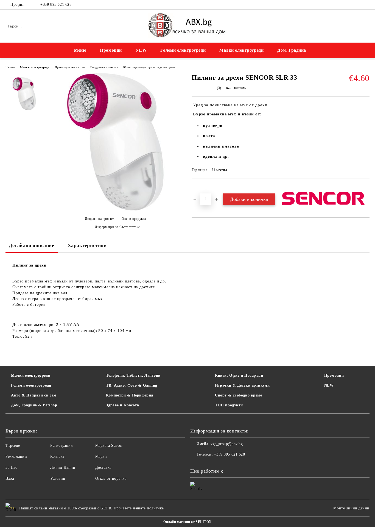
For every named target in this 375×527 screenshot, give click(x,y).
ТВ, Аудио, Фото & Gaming (131, 385)
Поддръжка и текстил (104, 67)
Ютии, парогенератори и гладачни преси (149, 67)
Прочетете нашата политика (139, 508)
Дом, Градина (291, 50)
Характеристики (87, 245)
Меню (80, 50)
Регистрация (61, 445)
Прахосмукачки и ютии (70, 67)
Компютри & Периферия (129, 395)
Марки (101, 456)
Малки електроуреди (241, 50)
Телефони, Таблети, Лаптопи (133, 375)
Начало (10, 67)
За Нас (11, 467)
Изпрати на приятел (100, 219)
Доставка (103, 467)
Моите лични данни (351, 508)
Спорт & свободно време (238, 395)
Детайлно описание (31, 245)
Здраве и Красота (122, 405)
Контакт (57, 456)
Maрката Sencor (109, 445)
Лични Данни (62, 467)
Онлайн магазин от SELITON (187, 522)
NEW (141, 50)
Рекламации (16, 456)
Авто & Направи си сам (34, 395)
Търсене (12, 445)
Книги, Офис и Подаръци (239, 375)
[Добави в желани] (202, 188)
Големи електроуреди (183, 50)
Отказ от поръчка (111, 478)
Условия (57, 478)
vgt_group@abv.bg (227, 444)
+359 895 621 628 (55, 4)
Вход (9, 478)
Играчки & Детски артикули (242, 385)
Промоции (111, 50)
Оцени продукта (134, 219)
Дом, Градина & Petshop (34, 405)
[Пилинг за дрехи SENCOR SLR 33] (24, 94)
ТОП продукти (229, 405)
